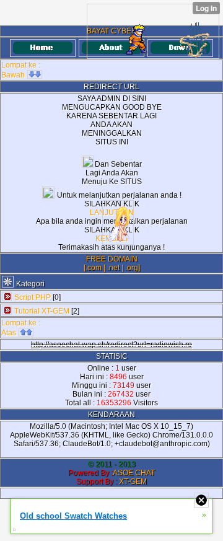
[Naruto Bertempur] (153, 31)
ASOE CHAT (134, 472)
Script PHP (32, 297)
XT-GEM (133, 481)
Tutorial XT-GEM (41, 311)
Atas (9, 332)
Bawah (14, 75)
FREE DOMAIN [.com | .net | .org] (112, 263)
